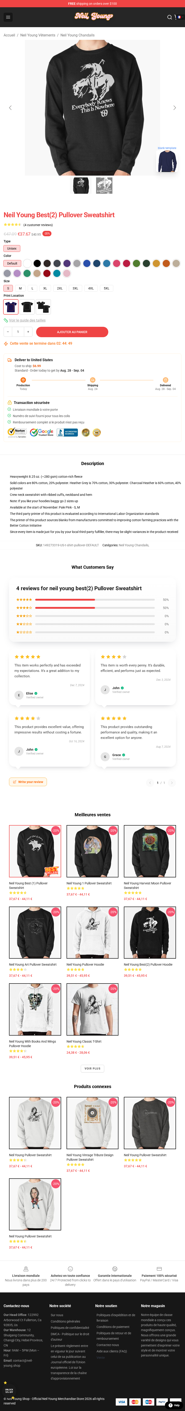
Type (7, 241)
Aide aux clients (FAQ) (112, 1351)
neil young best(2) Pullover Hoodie (148, 964)
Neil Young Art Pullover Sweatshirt (33, 964)
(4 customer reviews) (38, 225)
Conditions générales (65, 1321)
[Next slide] (174, 107)
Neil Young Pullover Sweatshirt (30, 1155)
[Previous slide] (10, 107)
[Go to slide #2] (104, 185)
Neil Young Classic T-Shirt (84, 1041)
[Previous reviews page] (150, 783)
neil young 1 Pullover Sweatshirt (89, 883)
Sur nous (57, 1315)
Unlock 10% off (9, 1391)
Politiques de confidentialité (70, 1328)
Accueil (9, 35)
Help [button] (177, 1405)
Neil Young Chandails (77, 35)
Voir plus (92, 1068)
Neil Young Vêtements (37, 35)
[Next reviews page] (172, 783)
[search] (169, 17)
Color (7, 256)
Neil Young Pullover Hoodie (85, 964)
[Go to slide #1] (81, 185)
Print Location (14, 295)
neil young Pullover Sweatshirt (30, 1236)
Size (7, 281)
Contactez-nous (108, 1345)
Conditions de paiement (113, 1327)
